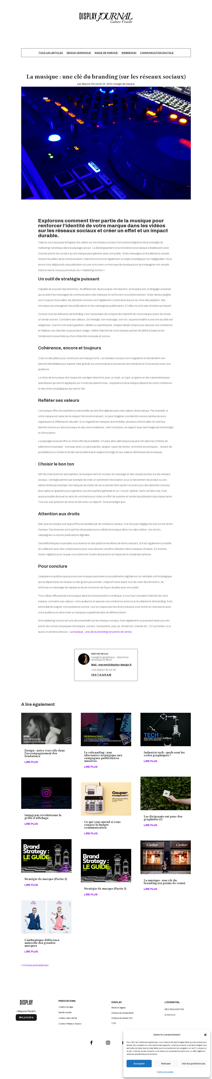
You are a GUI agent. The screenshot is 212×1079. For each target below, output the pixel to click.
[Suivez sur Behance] (122, 1041)
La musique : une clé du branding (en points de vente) (101, 631)
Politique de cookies (165, 1072)
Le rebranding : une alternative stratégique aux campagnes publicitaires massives (103, 757)
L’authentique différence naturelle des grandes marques (42, 942)
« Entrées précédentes (35, 965)
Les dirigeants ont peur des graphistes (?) (163, 818)
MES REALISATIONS (174, 1009)
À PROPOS (170, 1015)
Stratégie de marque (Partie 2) (46, 879)
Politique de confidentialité (122, 1013)
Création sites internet (67, 1018)
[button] (205, 1034)
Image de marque (106, 53)
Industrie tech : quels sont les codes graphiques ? (164, 754)
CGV (113, 1023)
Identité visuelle (65, 1012)
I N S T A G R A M (101, 674)
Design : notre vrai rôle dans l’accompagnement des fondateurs (45, 753)
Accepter (139, 1063)
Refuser (166, 1063)
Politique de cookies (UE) (122, 1018)
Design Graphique (79, 53)
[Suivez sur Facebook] (89, 1041)
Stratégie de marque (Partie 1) (105, 888)
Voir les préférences (193, 1063)
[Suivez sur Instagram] (106, 1041)
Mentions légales (118, 1008)
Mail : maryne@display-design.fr (111, 664)
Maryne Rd (88, 84)
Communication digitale (157, 53)
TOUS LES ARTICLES (50, 53)
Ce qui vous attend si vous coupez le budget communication (102, 824)
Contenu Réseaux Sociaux (69, 1024)
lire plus (31, 762)
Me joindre (26, 1017)
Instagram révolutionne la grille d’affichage (43, 817)
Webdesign (128, 53)
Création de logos (65, 1007)
